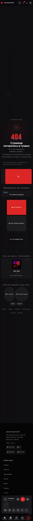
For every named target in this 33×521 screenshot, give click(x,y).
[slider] (6, 504)
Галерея (10, 309)
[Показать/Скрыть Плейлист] (22, 510)
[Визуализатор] (9, 510)
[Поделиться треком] (14, 510)
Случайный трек (17, 239)
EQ (5, 510)
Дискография (8, 474)
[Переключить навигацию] (30, 3)
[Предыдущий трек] (18, 499)
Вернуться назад (17, 119)
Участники (17, 309)
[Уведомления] (23, 2)
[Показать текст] (18, 510)
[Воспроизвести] (23, 499)
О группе (19, 303)
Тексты (6, 479)
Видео (4, 309)
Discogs (21, 452)
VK (19, 447)
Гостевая (13, 313)
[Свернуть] (26, 510)
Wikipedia (11, 452)
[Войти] (26, 2)
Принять (16, 19)
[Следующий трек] (28, 499)
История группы (26, 309)
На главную (17, 207)
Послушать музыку (17, 223)
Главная (6, 465)
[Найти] (18, 176)
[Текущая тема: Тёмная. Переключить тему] (20, 3)
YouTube (11, 447)
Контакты (19, 313)
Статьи (13, 303)
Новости (6, 469)
